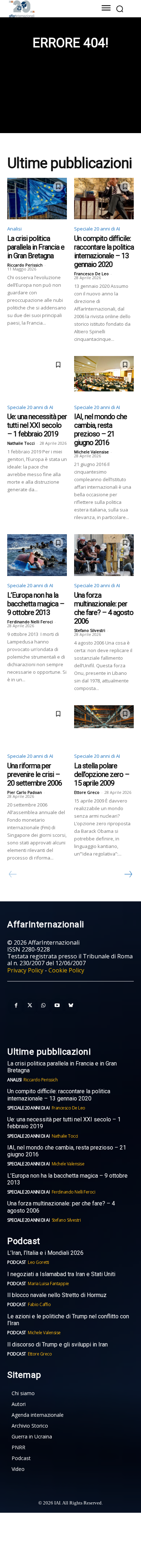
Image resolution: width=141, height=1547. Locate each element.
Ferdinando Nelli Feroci (30, 621)
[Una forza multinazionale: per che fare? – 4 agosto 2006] (104, 555)
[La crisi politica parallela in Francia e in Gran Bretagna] (37, 199)
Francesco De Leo (91, 273)
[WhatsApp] (43, 1006)
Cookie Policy (66, 970)
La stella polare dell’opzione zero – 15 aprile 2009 (101, 774)
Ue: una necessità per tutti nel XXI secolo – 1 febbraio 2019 (37, 425)
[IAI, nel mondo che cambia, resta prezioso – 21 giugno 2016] (104, 377)
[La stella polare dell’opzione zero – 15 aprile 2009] (104, 726)
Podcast (16, 1262)
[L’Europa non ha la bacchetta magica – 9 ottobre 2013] (37, 555)
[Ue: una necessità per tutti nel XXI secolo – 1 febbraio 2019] (37, 377)
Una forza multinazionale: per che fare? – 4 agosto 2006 (103, 608)
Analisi (14, 228)
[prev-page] (12, 874)
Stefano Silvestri (89, 630)
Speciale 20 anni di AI (97, 228)
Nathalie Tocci (21, 443)
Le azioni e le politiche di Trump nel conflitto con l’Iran (68, 1320)
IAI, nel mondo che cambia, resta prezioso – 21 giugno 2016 (100, 429)
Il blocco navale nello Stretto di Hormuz (57, 1295)
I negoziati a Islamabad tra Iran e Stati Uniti (61, 1274)
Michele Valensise (91, 451)
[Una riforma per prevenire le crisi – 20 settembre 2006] (37, 726)
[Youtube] (57, 1006)
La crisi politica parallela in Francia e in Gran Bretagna (35, 247)
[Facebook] (16, 1006)
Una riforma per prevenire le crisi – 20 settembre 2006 (34, 774)
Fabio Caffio (39, 1304)
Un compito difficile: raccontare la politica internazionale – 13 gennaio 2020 (104, 251)
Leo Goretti (38, 1262)
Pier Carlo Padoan (24, 792)
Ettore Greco (86, 792)
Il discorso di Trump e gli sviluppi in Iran (57, 1344)
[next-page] (128, 874)
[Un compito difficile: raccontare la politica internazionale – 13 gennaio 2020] (104, 199)
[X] (30, 1006)
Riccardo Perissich (25, 265)
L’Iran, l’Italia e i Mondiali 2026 (45, 1252)
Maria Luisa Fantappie (48, 1283)
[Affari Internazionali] (46, 8)
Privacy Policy (25, 970)
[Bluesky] (71, 1006)
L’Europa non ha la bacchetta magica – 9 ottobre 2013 (35, 604)
